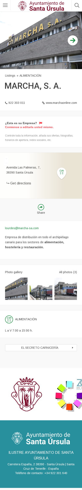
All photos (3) (68, 272)
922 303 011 (16, 102)
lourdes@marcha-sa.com (22, 228)
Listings (10, 75)
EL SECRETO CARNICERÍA (39, 347)
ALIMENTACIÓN (30, 75)
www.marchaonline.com (61, 102)
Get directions (20, 183)
